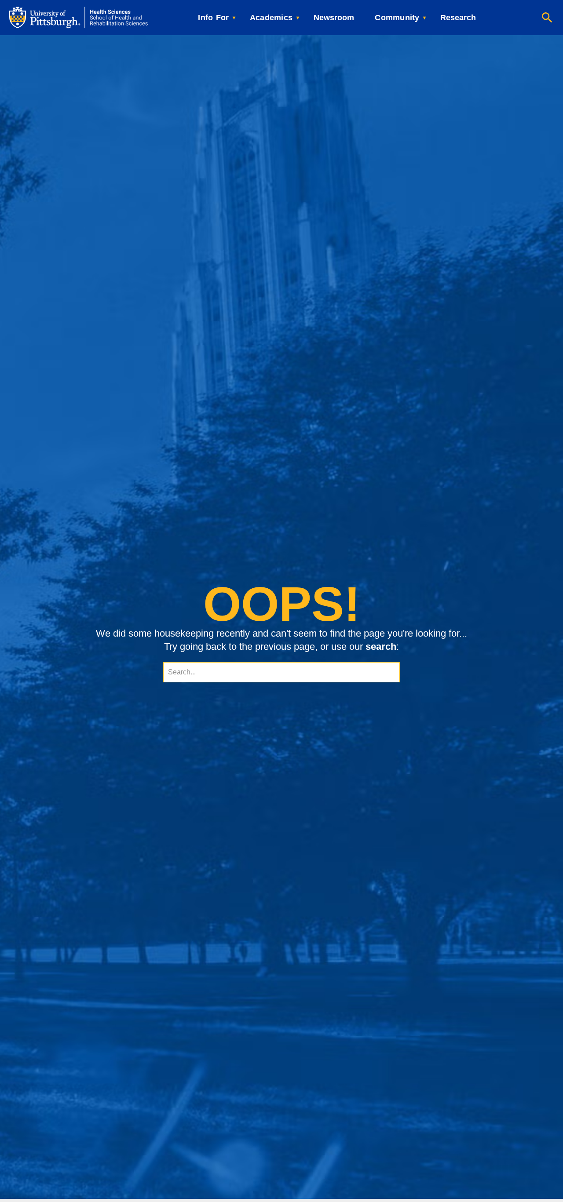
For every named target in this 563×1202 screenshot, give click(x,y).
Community (397, 17)
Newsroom (334, 17)
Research (458, 17)
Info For (213, 17)
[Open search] (547, 18)
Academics (271, 17)
